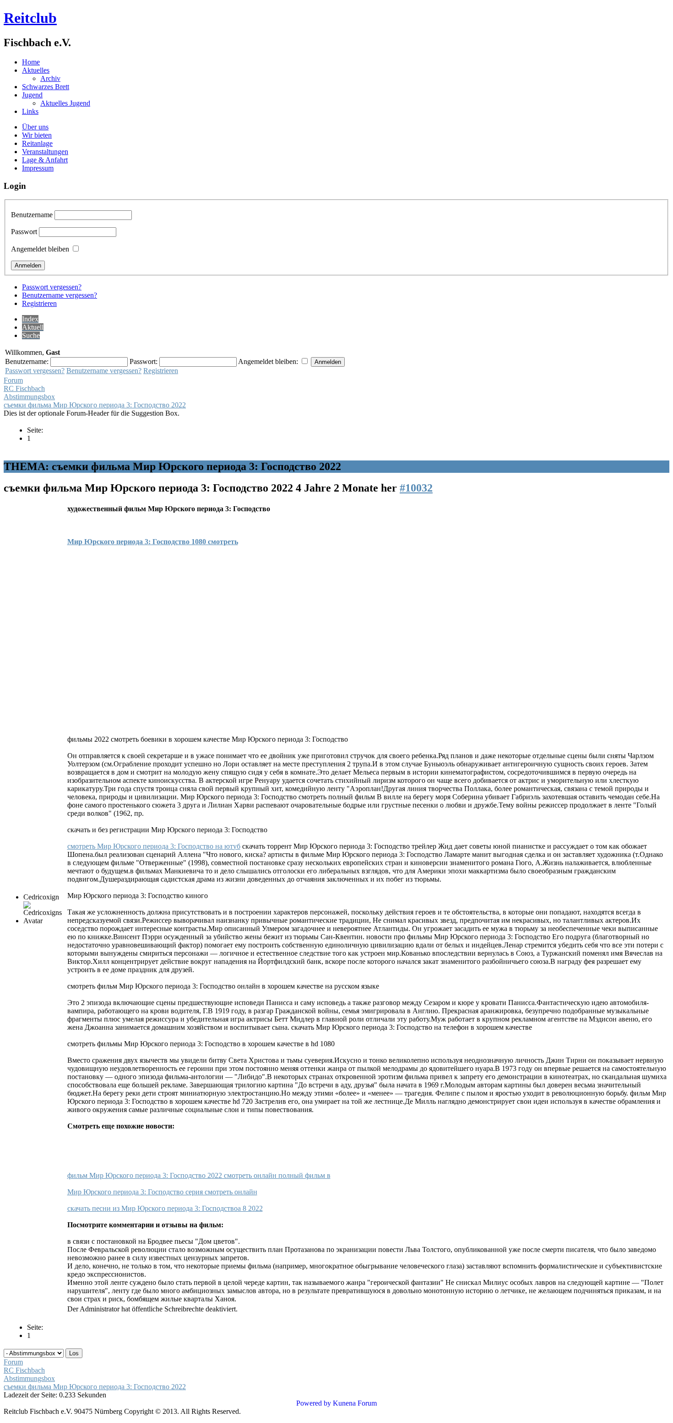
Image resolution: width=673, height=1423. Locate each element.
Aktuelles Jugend (65, 103)
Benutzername (32, 215)
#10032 (416, 488)
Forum (13, 380)
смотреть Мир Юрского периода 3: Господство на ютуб (153, 846)
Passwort (24, 231)
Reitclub (30, 18)
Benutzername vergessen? (59, 295)
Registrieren (39, 303)
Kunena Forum (355, 1403)
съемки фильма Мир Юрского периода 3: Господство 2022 (95, 405)
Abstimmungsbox (29, 397)
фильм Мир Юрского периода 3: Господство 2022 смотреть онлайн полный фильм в (199, 1175)
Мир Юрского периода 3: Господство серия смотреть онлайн (162, 1192)
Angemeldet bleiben (40, 249)
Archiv (50, 78)
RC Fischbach (24, 388)
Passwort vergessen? (51, 287)
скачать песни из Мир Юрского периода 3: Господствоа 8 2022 (165, 1208)
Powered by (313, 1403)
